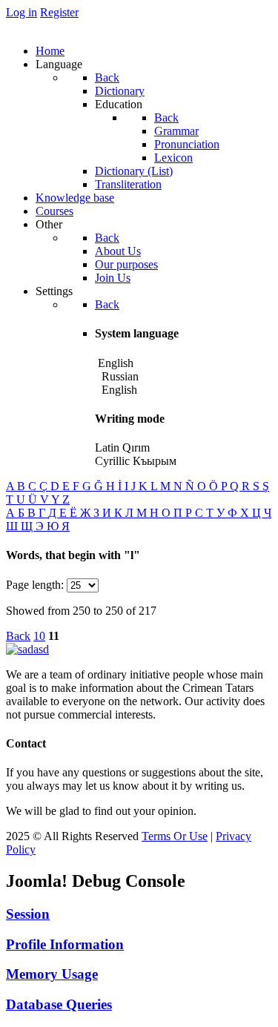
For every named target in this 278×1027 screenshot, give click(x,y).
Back (18, 636)
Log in (21, 12)
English (118, 389)
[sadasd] (27, 649)
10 (39, 636)
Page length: (35, 584)
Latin (107, 447)
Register (59, 12)
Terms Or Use (175, 836)
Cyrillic (112, 461)
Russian (119, 376)
